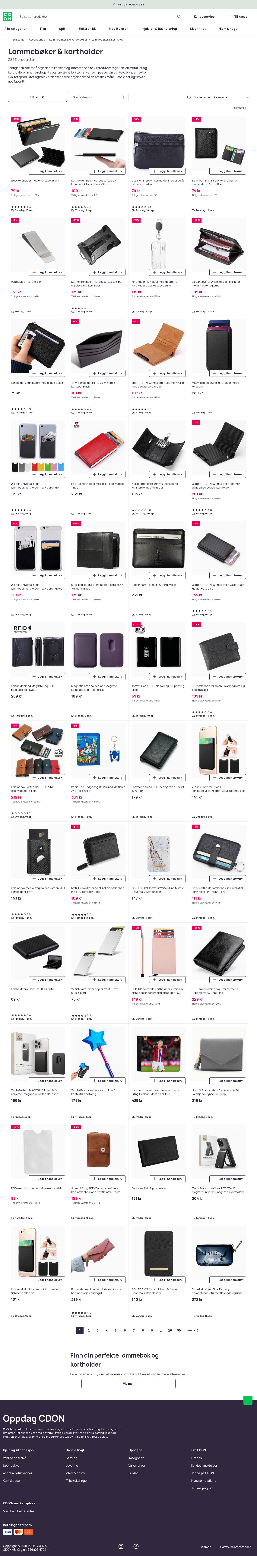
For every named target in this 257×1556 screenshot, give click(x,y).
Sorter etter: (203, 97)
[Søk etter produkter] (178, 16)
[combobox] (101, 16)
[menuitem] (15, 28)
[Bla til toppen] (247, 1400)
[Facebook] (136, 1546)
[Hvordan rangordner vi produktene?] (189, 97)
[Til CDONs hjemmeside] (7, 16)
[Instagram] (121, 1546)
